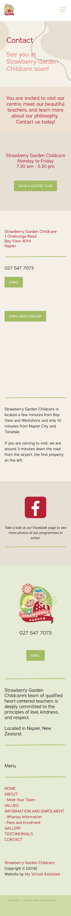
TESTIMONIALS (19, 833)
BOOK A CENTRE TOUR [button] (35, 186)
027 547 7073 (19, 268)
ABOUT (11, 794)
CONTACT (14, 839)
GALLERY (13, 828)
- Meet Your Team (20, 799)
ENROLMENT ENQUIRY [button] (25, 316)
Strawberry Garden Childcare (30, 862)
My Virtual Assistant (42, 874)
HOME (10, 788)
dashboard (14, 900)
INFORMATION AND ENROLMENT (35, 811)
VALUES (12, 805)
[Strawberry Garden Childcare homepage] (29, 10)
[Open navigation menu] (62, 9)
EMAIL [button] (13, 282)
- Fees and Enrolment (23, 822)
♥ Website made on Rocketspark (39, 900)
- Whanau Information (23, 816)
